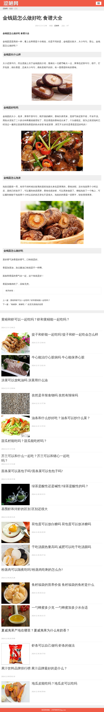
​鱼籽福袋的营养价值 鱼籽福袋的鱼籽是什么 (63, 584)
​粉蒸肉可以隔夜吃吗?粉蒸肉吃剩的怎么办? (32, 569)
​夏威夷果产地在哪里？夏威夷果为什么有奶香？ (35, 630)
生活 (11, 9)
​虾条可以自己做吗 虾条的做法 (53, 645)
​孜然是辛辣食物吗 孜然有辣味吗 (55, 395)
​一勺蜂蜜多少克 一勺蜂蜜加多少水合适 (60, 607)
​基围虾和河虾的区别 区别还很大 (24, 509)
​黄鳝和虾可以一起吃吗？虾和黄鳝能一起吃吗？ (30, 300)
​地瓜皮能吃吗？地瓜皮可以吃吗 (54, 683)
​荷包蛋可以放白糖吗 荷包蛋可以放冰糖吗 (61, 524)
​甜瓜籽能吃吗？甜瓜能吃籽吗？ (24, 441)
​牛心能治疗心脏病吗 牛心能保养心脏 (58, 357)
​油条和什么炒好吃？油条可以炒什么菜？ (61, 418)
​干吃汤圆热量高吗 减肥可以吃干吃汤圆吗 (61, 547)
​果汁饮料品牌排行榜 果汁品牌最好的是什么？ (34, 668)
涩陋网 (5, 9)
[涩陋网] (11, 5)
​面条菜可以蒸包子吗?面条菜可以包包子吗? (32, 471)
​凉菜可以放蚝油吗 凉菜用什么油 (24, 380)
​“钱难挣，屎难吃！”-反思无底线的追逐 (26, 304)
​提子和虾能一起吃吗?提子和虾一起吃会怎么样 (65, 334)
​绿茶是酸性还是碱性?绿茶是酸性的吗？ (60, 486)
